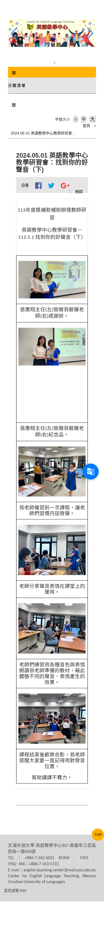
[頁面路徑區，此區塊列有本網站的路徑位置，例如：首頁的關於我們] (9, 126)
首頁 (86, 126)
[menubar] (14, 73)
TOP (98, 834)
